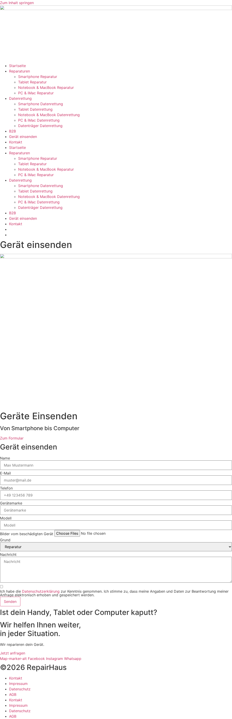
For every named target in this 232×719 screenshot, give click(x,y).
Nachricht (8, 554)
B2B (12, 131)
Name (5, 458)
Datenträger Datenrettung (40, 125)
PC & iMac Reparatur (36, 93)
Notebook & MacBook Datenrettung (49, 114)
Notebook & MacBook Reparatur (46, 87)
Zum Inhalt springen (17, 2)
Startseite (17, 65)
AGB (12, 694)
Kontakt (15, 142)
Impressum (18, 683)
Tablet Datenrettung (35, 109)
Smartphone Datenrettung (40, 104)
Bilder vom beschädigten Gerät (26, 534)
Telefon (6, 488)
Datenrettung (20, 98)
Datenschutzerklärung (41, 591)
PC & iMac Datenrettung (39, 120)
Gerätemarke (11, 503)
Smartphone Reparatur (37, 76)
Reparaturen (19, 71)
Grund (5, 540)
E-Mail (5, 473)
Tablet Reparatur (32, 82)
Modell (6, 518)
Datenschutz (20, 689)
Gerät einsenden (23, 136)
